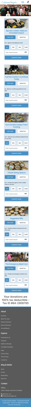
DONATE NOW (16, 58)
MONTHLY (23, 37)
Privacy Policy (5, 353)
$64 (20, 95)
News (2, 369)
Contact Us (4, 360)
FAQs (2, 350)
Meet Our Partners (6, 322)
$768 (26, 95)
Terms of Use (4, 356)
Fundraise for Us (5, 337)
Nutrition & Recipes (6, 344)
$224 (26, 143)
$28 (13, 47)
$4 (7, 95)
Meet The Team (5, 319)
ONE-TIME (10, 37)
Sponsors (3, 378)
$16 (13, 95)
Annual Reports (5, 328)
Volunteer (3, 340)
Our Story (3, 315)
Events (3, 372)
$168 (26, 47)
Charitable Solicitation (7, 347)
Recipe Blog (4, 375)
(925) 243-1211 (6, 394)
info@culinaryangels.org (9, 396)
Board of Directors (6, 325)
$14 (7, 47)
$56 (20, 47)
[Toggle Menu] (22, 2)
